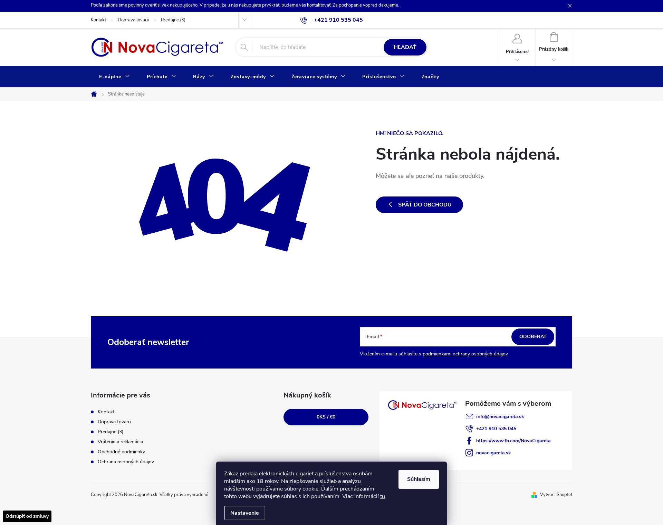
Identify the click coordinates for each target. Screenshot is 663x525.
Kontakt (98, 20)
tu (382, 496)
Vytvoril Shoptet (556, 495)
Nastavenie (244, 513)
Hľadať (405, 47)
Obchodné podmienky (121, 451)
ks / (326, 417)
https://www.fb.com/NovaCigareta (513, 440)
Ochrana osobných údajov (126, 461)
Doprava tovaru (133, 20)
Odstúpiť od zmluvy (27, 516)
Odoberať (533, 336)
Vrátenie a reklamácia (120, 441)
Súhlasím (418, 479)
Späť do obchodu (425, 205)
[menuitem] (114, 77)
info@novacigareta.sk (500, 416)
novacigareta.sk (493, 453)
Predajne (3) (173, 20)
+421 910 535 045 (496, 428)
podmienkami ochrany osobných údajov (465, 354)
